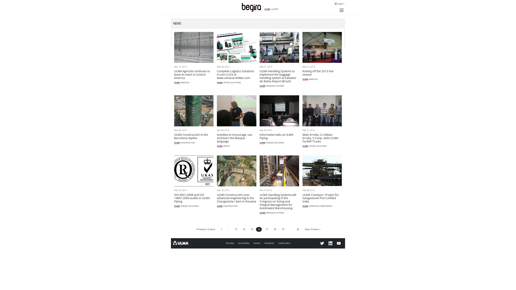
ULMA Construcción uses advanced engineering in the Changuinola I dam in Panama (236, 198)
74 (244, 229)
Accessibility (243, 243)
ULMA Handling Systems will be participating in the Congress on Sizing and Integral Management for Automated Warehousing (278, 201)
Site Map (230, 243)
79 (283, 229)
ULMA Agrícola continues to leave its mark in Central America (192, 74)
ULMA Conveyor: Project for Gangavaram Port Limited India (320, 198)
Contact (256, 243)
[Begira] (252, 7)
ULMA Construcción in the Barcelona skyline (191, 136)
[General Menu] (341, 11)
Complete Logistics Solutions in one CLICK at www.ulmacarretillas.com (235, 74)
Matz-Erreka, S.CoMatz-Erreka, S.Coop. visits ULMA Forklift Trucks (320, 138)
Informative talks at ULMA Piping (276, 136)
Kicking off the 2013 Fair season (318, 73)
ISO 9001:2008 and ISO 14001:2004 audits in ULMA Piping (192, 198)
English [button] (340, 4)
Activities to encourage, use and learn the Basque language (234, 138)
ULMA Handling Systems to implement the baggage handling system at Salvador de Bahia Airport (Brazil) (278, 76)
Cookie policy (284, 243)
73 (236, 229)
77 (267, 229)
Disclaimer (269, 243)
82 (298, 229)
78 (275, 229)
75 (252, 229)
